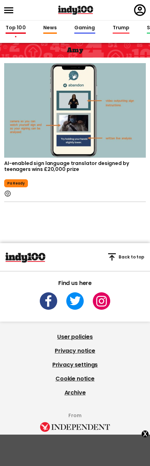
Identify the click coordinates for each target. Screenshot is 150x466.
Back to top (131, 257)
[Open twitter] (75, 301)
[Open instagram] (101, 301)
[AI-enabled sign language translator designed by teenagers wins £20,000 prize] (75, 109)
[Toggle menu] (11, 10)
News (50, 28)
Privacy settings (75, 365)
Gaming (84, 28)
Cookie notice (75, 379)
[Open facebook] (48, 301)
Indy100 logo (76, 10)
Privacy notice (75, 351)
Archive (75, 393)
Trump (121, 28)
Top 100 (16, 28)
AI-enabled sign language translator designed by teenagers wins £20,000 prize (66, 166)
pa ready (16, 183)
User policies (75, 337)
